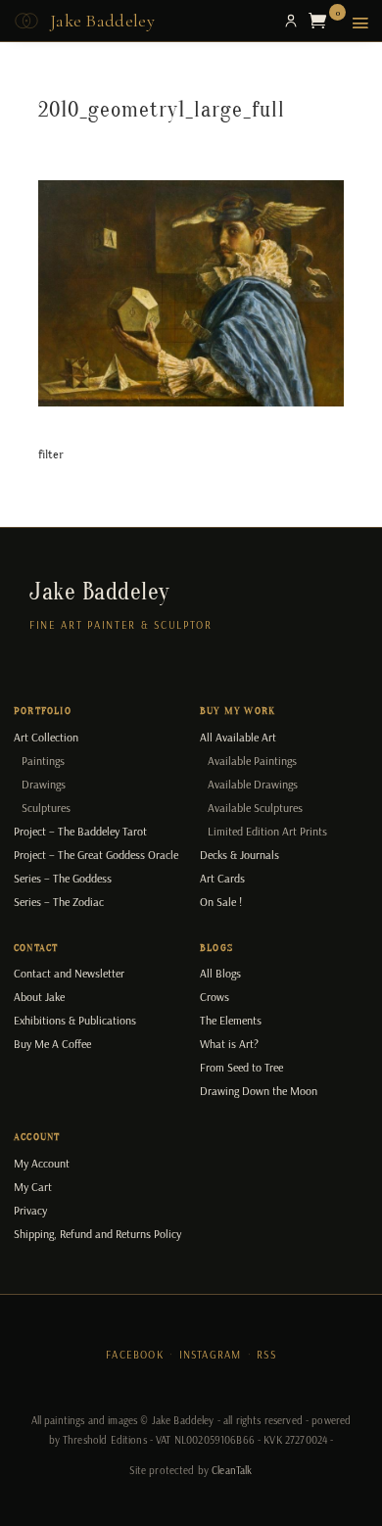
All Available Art (238, 737)
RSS (266, 1354)
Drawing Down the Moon (258, 1090)
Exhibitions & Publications (75, 1020)
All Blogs (220, 973)
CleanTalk (232, 1470)
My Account (42, 1163)
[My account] (291, 20)
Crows (214, 996)
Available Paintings (252, 760)
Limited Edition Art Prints (267, 831)
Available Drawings (253, 784)
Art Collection (46, 737)
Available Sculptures (255, 807)
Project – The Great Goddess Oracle (96, 854)
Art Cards (222, 878)
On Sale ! (221, 901)
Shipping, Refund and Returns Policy (97, 1233)
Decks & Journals (239, 854)
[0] (322, 20)
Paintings (43, 760)
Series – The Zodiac (59, 901)
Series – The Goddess (63, 878)
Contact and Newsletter (69, 973)
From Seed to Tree (241, 1067)
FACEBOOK (135, 1354)
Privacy (30, 1210)
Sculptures (46, 807)
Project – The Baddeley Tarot (80, 831)
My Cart (33, 1186)
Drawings (44, 784)
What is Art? (229, 1043)
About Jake (39, 996)
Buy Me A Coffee (52, 1043)
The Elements (231, 1020)
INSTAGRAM (210, 1354)
